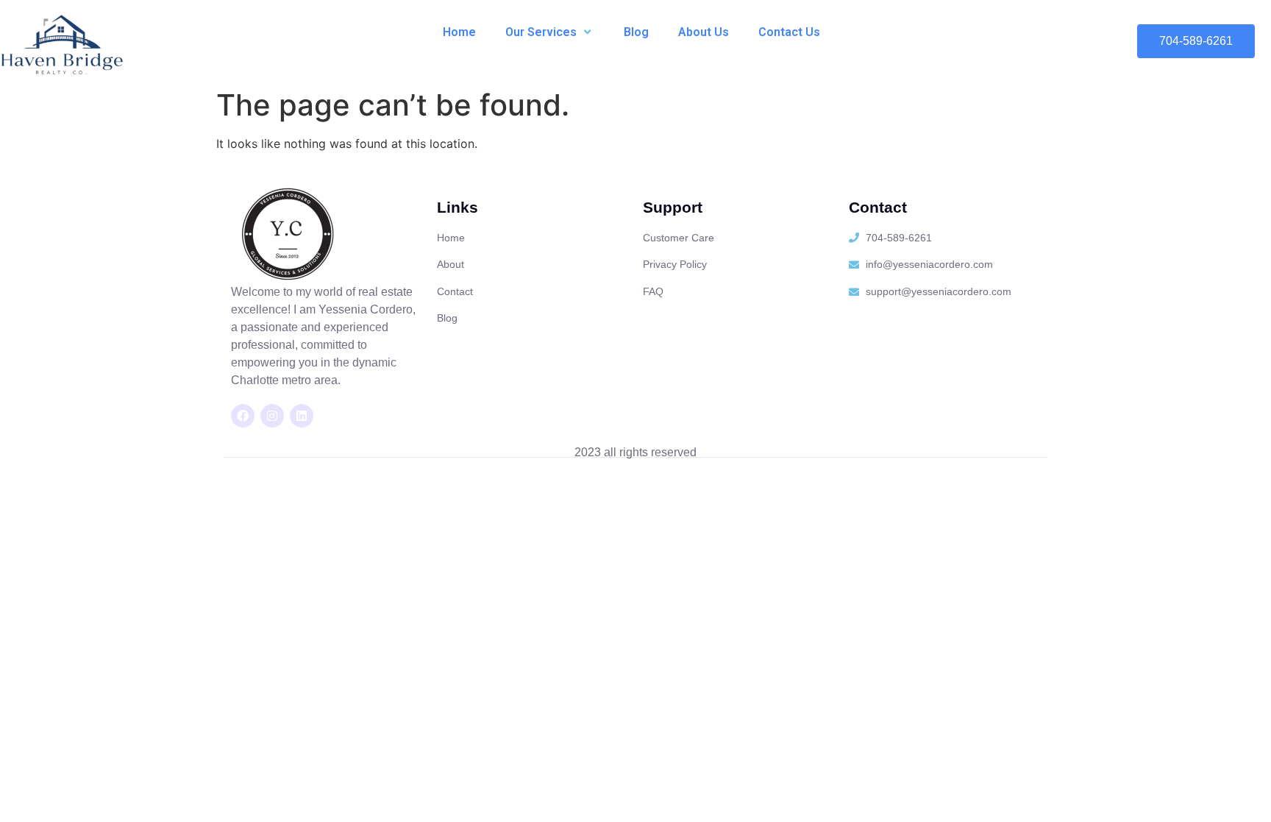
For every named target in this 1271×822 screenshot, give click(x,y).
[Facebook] (242, 416)
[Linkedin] (301, 416)
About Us (703, 32)
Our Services (541, 32)
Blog (636, 32)
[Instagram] (272, 416)
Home (459, 32)
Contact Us (789, 32)
